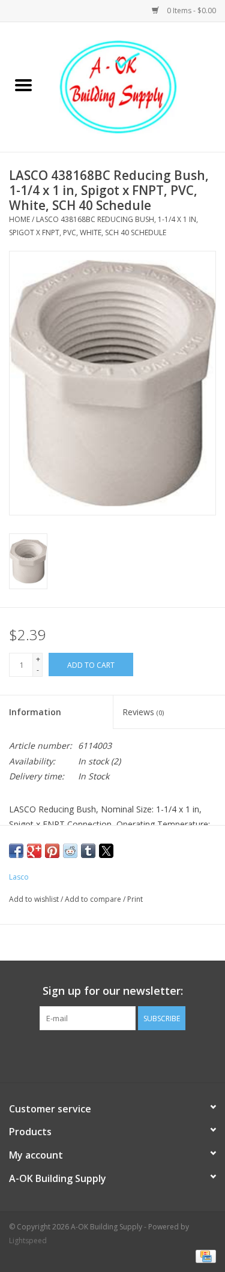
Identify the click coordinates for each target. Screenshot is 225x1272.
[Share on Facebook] (16, 851)
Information (35, 712)
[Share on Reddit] (70, 851)
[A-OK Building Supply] (136, 86)
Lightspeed (28, 1240)
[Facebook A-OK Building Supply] (112, 1054)
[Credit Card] (203, 1255)
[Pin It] (52, 851)
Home (19, 219)
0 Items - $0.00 (190, 10)
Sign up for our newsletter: (113, 991)
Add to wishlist (35, 899)
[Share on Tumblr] (88, 851)
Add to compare (94, 899)
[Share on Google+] (34, 851)
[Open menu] (23, 85)
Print (135, 899)
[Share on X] (106, 851)
